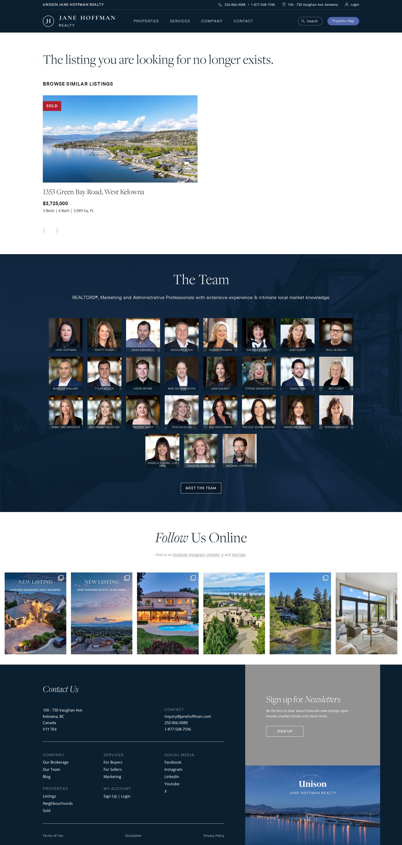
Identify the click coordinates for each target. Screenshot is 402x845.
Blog (46, 776)
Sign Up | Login (117, 796)
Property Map (343, 21)
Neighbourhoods (58, 803)
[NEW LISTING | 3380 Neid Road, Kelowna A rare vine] (102, 613)
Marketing (112, 776)
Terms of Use (53, 835)
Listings (49, 796)
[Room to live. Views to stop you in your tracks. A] (300, 613)
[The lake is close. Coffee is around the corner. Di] (168, 613)
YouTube (238, 554)
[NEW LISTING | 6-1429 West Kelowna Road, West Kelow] (35, 613)
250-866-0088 (234, 4)
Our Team (51, 769)
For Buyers (113, 762)
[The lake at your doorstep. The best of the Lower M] (366, 613)
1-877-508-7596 (263, 4)
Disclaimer (133, 835)
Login (355, 4)
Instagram (197, 554)
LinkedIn (213, 554)
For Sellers (113, 769)
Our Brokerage (56, 762)
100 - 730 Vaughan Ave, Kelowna (313, 4)
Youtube (171, 783)
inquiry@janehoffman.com (187, 716)
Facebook (180, 554)
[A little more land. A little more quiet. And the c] (234, 613)
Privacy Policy (214, 835)
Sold (46, 810)
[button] (201, 488)
